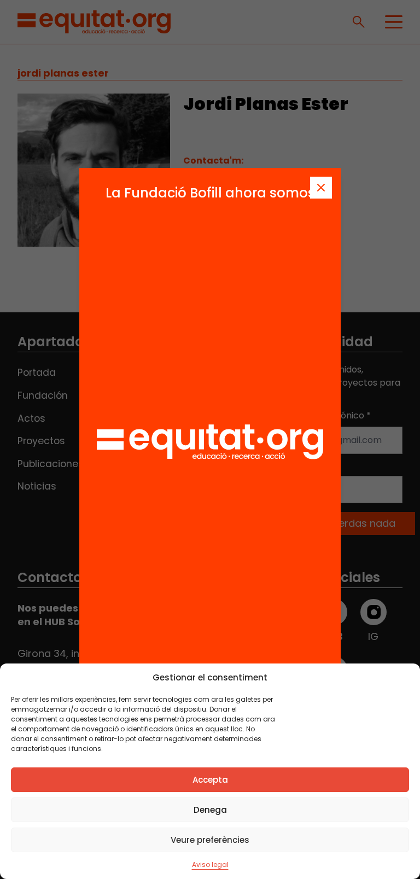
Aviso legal (210, 864)
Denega (210, 810)
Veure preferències (210, 840)
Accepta (210, 779)
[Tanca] (321, 188)
